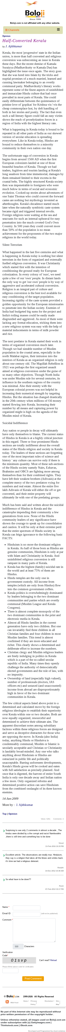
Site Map (57, 1002)
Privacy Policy (34, 1002)
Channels (13, 30)
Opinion (6, 36)
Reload (53, 960)
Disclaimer (49, 1001)
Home (25, 1001)
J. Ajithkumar (13, 46)
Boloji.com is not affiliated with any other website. (35, 23)
